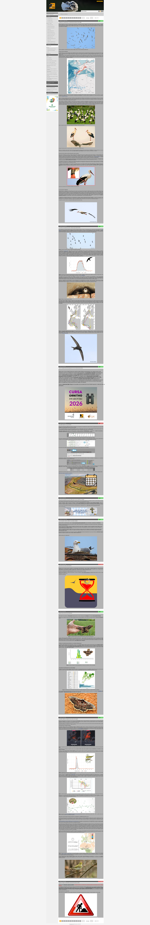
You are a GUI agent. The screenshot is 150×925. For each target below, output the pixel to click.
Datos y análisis (49, 23)
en (101, 11)
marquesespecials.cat (97, 156)
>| (80, 17)
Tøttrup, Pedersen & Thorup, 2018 (66, 853)
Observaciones (49, 17)
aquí (64, 506)
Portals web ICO (99, 1)
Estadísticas (49, 53)
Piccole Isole (73, 774)
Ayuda (48, 47)
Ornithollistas (83, 275)
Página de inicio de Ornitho (50, 13)
